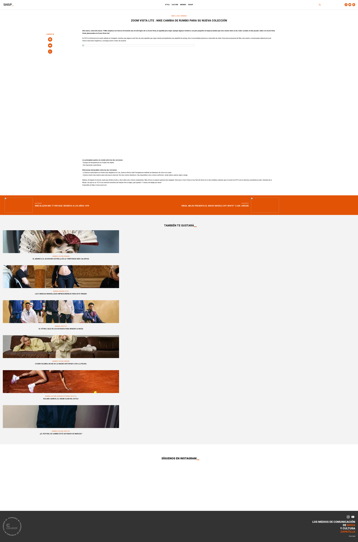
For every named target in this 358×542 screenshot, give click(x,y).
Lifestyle (64, 326)
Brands (183, 5)
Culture (175, 5)
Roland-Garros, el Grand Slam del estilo (60, 399)
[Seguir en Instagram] (346, 4)
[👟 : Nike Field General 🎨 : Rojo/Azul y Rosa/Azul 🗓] (270, 475)
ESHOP (190, 5)
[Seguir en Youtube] (349, 4)
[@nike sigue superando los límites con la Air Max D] (59, 487)
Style (167, 5)
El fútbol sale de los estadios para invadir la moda (61, 329)
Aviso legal (352, 536)
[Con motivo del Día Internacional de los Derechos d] (149, 475)
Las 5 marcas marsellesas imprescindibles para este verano (61, 294)
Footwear (66, 396)
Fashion (66, 256)
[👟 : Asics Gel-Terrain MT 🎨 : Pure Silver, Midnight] (209, 475)
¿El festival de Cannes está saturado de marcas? (61, 434)
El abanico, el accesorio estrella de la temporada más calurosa (61, 259)
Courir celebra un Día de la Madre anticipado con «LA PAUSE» (61, 364)
